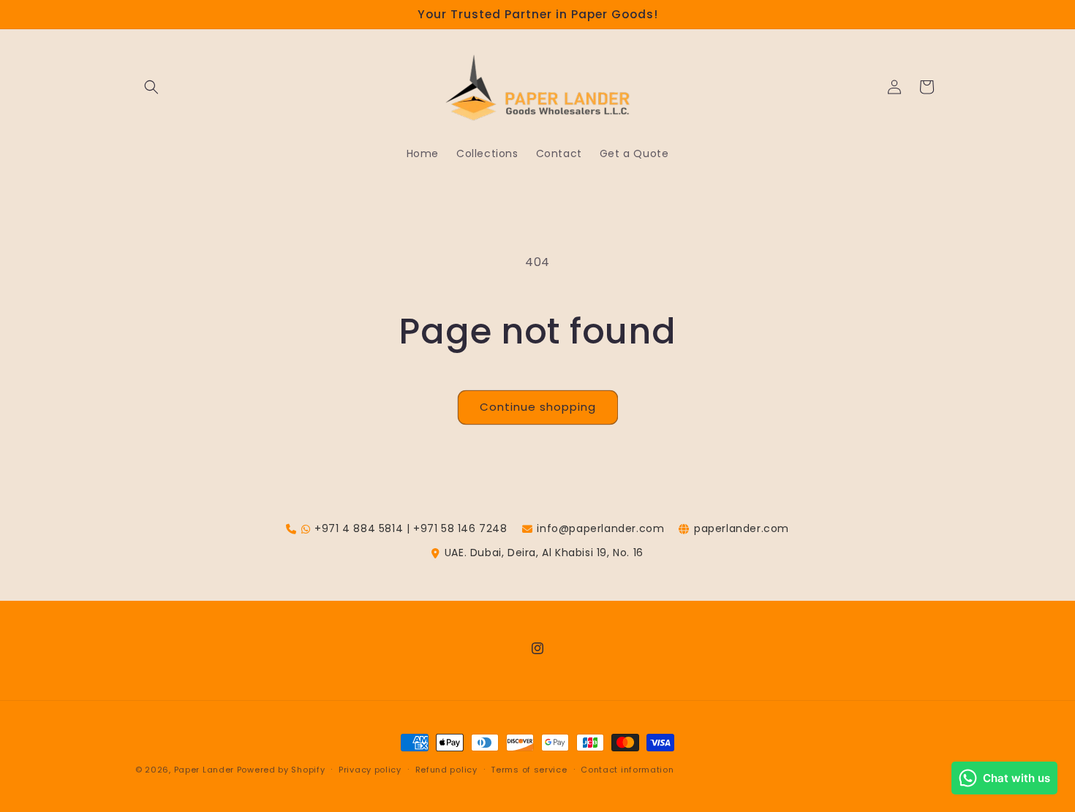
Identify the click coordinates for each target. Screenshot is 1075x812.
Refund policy (446, 769)
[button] (151, 87)
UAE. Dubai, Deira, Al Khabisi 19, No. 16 (544, 552)
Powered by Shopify (281, 769)
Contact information (627, 769)
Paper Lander (204, 769)
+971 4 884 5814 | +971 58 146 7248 (410, 528)
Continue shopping (538, 406)
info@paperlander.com (600, 528)
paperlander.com (741, 528)
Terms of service (529, 769)
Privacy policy (370, 769)
